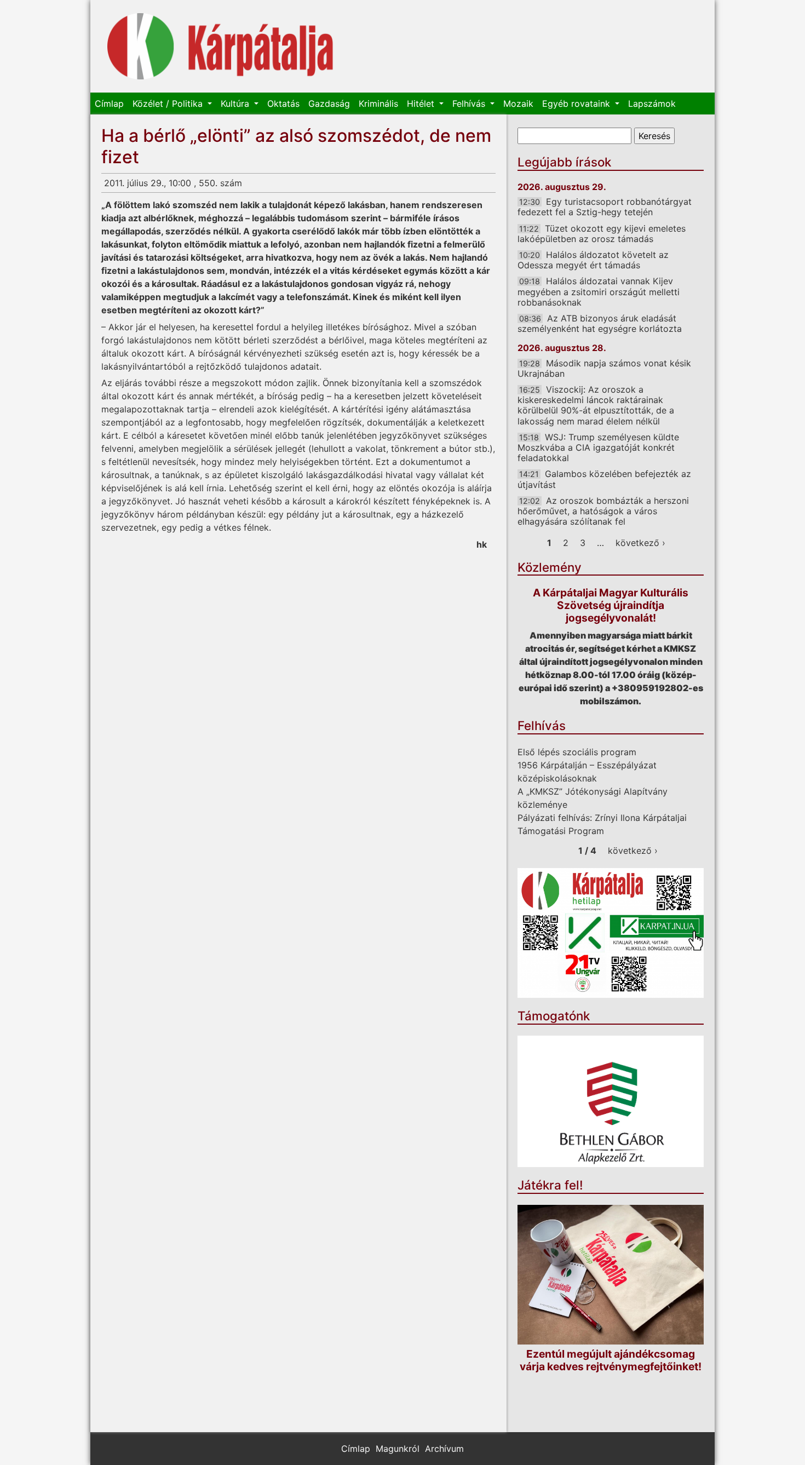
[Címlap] (220, 46)
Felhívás (470, 103)
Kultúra (236, 103)
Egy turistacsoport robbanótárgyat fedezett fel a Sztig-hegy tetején (605, 206)
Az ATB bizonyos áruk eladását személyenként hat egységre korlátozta (600, 323)
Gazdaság (329, 103)
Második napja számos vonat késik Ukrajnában (604, 368)
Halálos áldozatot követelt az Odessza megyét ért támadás (593, 260)
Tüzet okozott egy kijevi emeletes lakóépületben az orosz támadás (602, 233)
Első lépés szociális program (577, 751)
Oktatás (283, 103)
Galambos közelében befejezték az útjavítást (604, 479)
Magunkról (397, 1448)
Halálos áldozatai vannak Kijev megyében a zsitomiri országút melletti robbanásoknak (599, 291)
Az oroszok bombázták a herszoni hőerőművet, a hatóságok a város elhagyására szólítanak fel (603, 511)
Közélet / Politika (169, 103)
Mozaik (518, 103)
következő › (640, 542)
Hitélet (422, 103)
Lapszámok (652, 103)
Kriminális (378, 103)
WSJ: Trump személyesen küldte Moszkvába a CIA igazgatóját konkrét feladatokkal (598, 447)
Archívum (444, 1448)
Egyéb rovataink (577, 103)
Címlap (109, 103)
